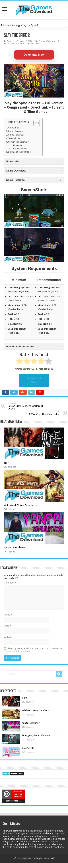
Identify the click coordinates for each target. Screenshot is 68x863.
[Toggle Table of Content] (35, 123)
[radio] (19, 362)
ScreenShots (14, 138)
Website (8, 637)
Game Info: (13, 127)
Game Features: (16, 135)
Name (8, 614)
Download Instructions (19, 152)
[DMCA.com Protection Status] (13, 773)
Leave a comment (15, 43)
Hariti (7, 462)
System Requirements (18, 142)
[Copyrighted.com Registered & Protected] (13, 796)
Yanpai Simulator (14, 547)
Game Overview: (16, 131)
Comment (10, 582)
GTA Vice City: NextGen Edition (43, 413)
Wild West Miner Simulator (21, 505)
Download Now (34, 54)
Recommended (20, 148)
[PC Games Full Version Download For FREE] (34, 9)
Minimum (17, 145)
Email (7, 626)
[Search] (59, 674)
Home (6, 25)
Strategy (15, 25)
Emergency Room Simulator (36, 735)
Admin (10, 41)
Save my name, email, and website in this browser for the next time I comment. (33, 649)
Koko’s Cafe (28, 748)
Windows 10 (53, 41)
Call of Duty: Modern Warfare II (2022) (25, 406)
